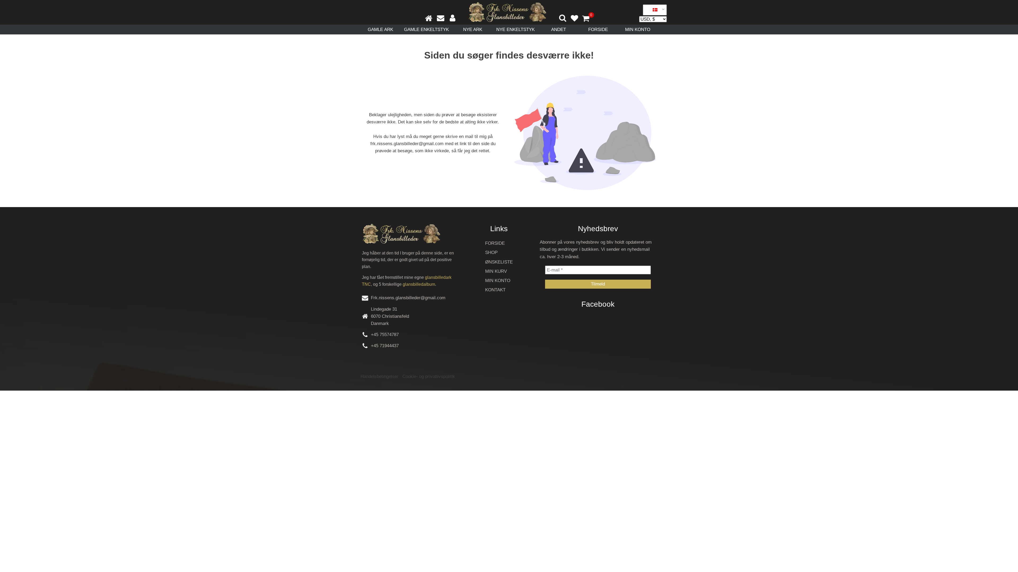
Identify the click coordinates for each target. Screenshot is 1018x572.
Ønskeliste (499, 262)
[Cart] (588, 19)
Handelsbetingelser (379, 376)
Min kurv (496, 271)
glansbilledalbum (419, 284)
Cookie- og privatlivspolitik (428, 376)
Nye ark (472, 29)
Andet (558, 29)
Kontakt (495, 289)
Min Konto (637, 29)
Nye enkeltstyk (515, 29)
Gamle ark (380, 29)
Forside (598, 29)
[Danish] (652, 10)
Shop (491, 252)
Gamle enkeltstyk (426, 29)
